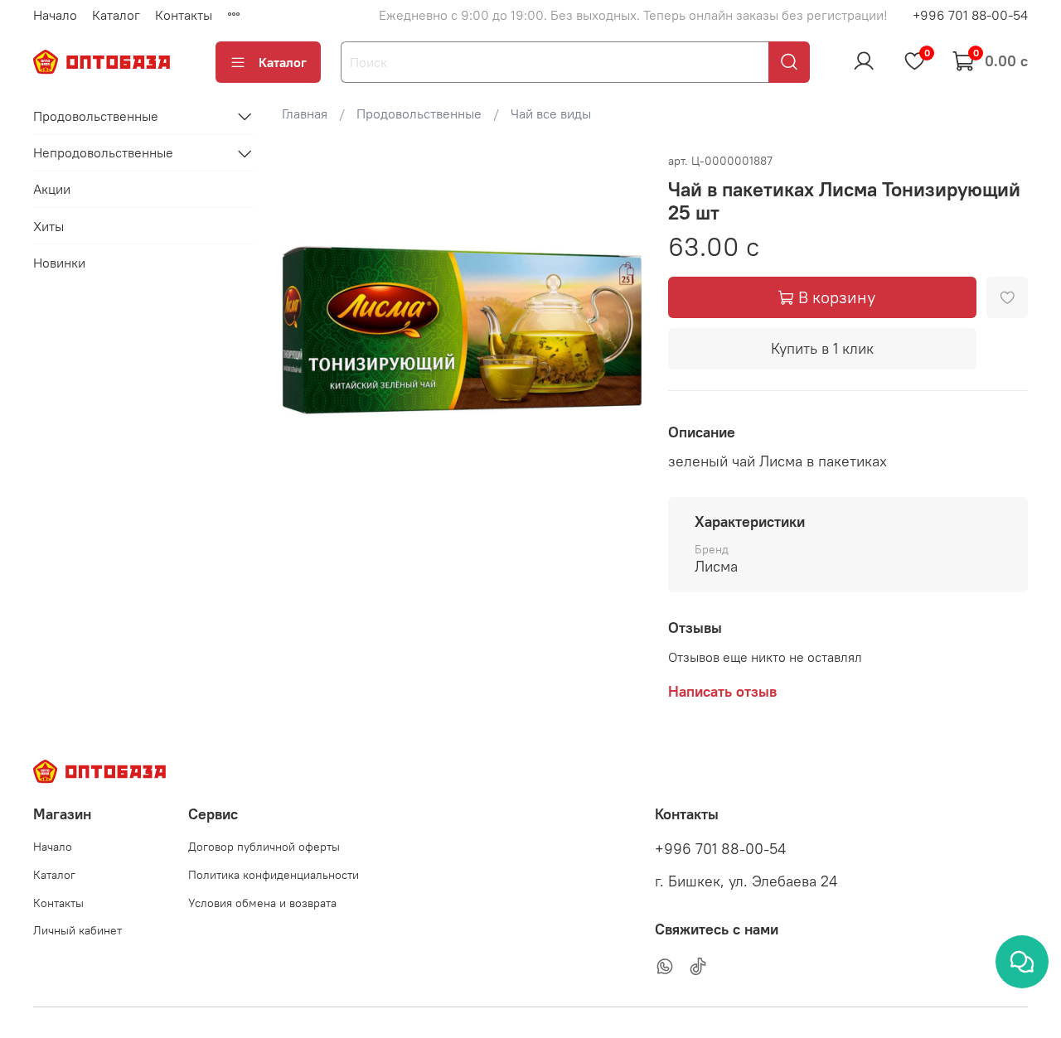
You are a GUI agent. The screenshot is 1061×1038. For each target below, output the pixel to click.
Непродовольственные (103, 153)
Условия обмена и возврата (262, 903)
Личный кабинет (77, 930)
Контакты (183, 15)
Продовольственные (419, 113)
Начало (55, 15)
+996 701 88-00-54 (970, 15)
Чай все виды (551, 113)
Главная (304, 113)
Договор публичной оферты (264, 846)
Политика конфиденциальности (273, 874)
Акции (51, 189)
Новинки (59, 262)
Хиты (48, 226)
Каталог (116, 15)
